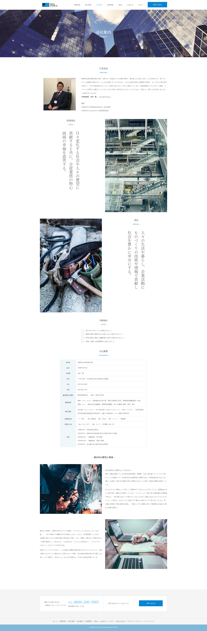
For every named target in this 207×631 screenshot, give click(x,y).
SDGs (120, 5)
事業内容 (77, 5)
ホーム (55, 621)
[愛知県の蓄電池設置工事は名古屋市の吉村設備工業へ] (50, 5)
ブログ (140, 5)
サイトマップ (149, 621)
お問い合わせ (157, 5)
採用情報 (110, 5)
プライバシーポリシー (135, 621)
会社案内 (99, 5)
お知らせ (130, 5)
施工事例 (88, 5)
